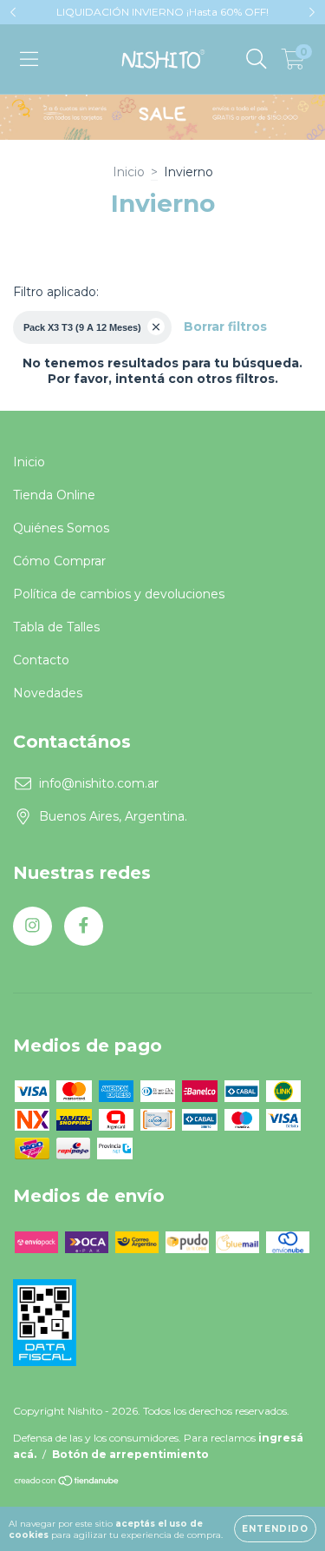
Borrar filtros (225, 326)
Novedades (47, 693)
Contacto (41, 660)
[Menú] (29, 59)
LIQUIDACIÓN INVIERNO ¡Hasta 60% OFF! (162, 11)
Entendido (275, 1528)
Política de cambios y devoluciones (118, 594)
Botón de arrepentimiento (130, 1454)
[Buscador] (256, 59)
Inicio (129, 172)
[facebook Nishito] (83, 926)
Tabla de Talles (56, 627)
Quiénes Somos (61, 528)
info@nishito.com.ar (99, 783)
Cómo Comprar (59, 561)
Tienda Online (54, 495)
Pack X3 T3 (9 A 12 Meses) (82, 327)
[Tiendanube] (67, 1482)
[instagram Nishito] (32, 926)
